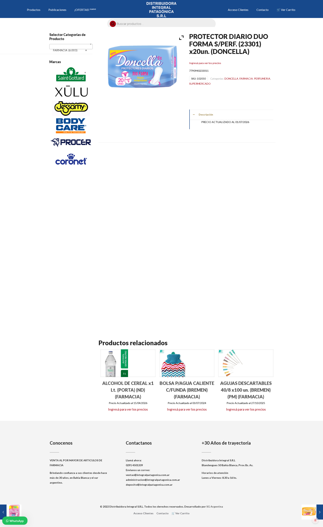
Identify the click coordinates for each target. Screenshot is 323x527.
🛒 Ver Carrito (181, 513)
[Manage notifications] (315, 520)
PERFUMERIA (262, 78)
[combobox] (71, 46)
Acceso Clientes (143, 513)
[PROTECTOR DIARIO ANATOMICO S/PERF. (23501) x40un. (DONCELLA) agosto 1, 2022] (10, 512)
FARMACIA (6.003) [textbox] (70, 50)
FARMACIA (246, 78)
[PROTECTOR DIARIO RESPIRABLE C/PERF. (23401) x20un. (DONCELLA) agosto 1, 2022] (312, 512)
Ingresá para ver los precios (205, 63)
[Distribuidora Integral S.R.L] (161, 9)
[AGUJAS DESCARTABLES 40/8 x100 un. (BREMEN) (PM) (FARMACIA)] (232, 363)
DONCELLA (231, 78)
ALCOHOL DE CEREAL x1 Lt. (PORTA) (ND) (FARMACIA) (128, 389)
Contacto (162, 513)
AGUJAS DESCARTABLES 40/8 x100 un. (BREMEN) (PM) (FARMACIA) (246, 389)
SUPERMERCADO (200, 83)
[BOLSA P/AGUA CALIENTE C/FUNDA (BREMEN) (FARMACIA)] (173, 363)
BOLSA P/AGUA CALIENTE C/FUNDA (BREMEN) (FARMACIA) (187, 389)
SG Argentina (214, 506)
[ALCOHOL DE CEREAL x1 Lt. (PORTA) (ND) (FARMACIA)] (114, 363)
